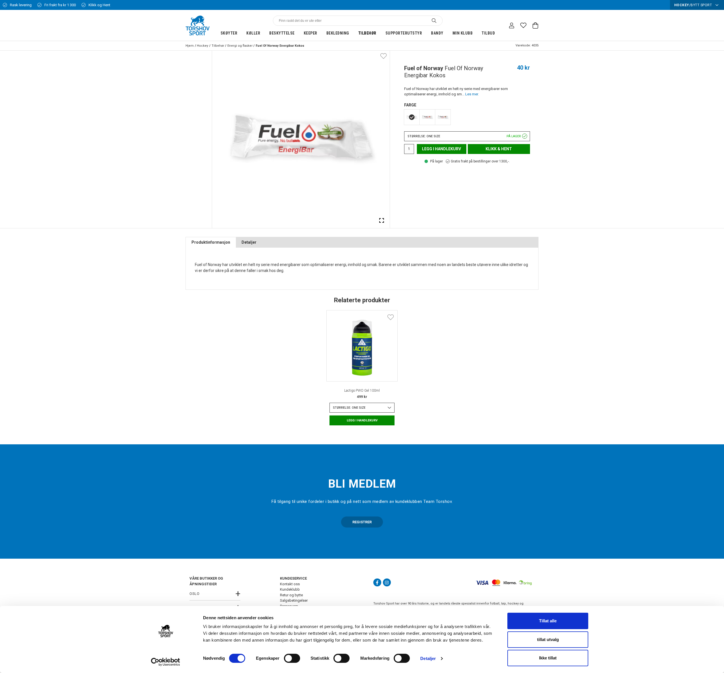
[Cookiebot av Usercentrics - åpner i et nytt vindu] (165, 662)
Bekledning (337, 33)
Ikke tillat (548, 657)
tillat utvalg (548, 639)
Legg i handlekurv (441, 149)
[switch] (292, 658)
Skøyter (229, 33)
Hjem (190, 46)
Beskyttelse (282, 33)
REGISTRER (362, 522)
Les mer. (472, 94)
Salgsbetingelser (294, 600)
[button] (467, 136)
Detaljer (428, 658)
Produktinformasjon (210, 242)
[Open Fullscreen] (381, 220)
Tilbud (488, 33)
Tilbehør (367, 33)
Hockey (202, 46)
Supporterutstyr (403, 33)
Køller (253, 33)
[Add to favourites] (383, 56)
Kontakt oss (290, 584)
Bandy (437, 33)
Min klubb (463, 33)
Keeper (310, 33)
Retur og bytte (291, 595)
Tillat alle (548, 620)
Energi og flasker (240, 46)
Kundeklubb (290, 589)
